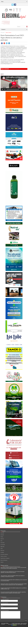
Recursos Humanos (4, 560)
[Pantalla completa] (25, 89)
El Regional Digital (17, 623)
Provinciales (3, 544)
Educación (2, 550)
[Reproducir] (2, 89)
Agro (1, 540)
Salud (2, 548)
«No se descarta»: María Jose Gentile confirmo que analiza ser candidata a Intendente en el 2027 (12, 576)
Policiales (2, 534)
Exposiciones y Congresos (5, 558)
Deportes (2, 538)
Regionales (2, 546)
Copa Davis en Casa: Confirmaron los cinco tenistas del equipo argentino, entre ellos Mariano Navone (12, 572)
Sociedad (2, 552)
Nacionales (2, 542)
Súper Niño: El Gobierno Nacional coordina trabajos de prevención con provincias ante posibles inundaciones (13, 568)
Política (2, 536)
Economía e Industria (4, 554)
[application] (14, 83)
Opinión (2, 562)
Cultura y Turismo (8, 32)
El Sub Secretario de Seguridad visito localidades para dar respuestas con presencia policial (14, 580)
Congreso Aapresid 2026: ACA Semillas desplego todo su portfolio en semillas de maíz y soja (14, 588)
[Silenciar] (23, 89)
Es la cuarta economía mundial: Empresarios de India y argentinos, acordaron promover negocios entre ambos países (13, 593)
